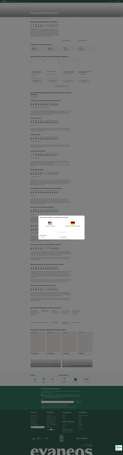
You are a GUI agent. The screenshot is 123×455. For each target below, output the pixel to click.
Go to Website (63, 237)
